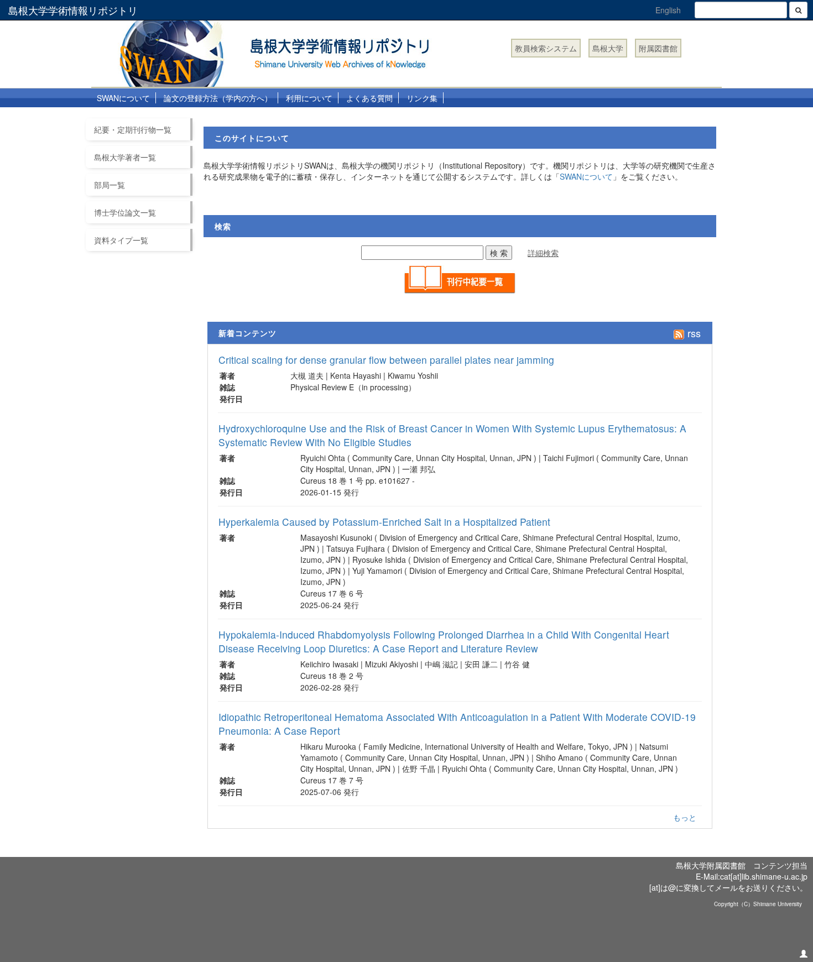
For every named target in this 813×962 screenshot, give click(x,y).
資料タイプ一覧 (121, 239)
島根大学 (607, 48)
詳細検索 (543, 252)
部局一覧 (109, 184)
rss (693, 333)
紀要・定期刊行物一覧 (132, 129)
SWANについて (123, 97)
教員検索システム (546, 48)
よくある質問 (369, 97)
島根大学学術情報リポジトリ (73, 10)
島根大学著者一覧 (125, 157)
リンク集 (421, 97)
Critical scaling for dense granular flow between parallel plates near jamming (386, 360)
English (668, 9)
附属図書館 (658, 48)
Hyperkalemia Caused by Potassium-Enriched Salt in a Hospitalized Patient (384, 522)
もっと (684, 817)
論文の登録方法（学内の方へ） (218, 97)
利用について (309, 97)
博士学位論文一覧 (125, 212)
